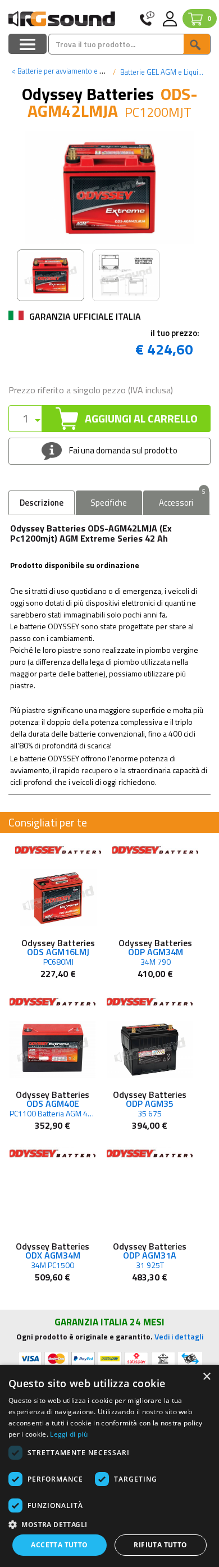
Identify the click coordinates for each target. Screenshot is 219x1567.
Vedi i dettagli (178, 1336)
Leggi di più (69, 1434)
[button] (109, 1524)
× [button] (206, 1377)
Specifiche (108, 502)
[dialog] (109, 1466)
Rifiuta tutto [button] (160, 1545)
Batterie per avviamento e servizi (65, 70)
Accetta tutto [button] (59, 1545)
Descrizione (41, 502)
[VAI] (196, 44)
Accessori (182, 499)
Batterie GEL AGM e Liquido (162, 72)
